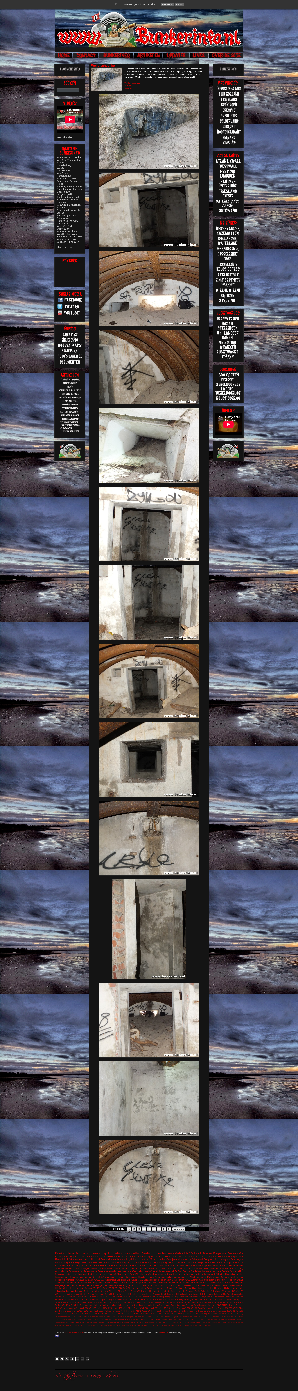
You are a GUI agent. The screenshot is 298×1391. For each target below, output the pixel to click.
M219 (133, 1297)
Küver (169, 1274)
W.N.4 (57, 1319)
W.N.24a (109, 1325)
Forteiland (92, 1274)
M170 (128, 1297)
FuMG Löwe (128, 1282)
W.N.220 (89, 1280)
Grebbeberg (196, 1271)
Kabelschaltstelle (92, 1317)
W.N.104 (204, 1322)
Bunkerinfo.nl (65, 1253)
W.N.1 (232, 1311)
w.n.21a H (135, 1288)
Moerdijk (217, 1319)
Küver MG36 (173, 1319)
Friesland (107, 1265)
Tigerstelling (112, 1268)
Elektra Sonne (124, 1291)
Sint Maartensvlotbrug (210, 1294)
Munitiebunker (158, 1259)
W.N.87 (159, 1325)
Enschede (119, 1277)
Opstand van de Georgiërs (182, 1291)
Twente (207, 1274)
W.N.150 (58, 1325)
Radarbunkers (142, 1268)
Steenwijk (212, 1305)
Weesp (73, 1285)
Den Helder (92, 1256)
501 (86, 1274)
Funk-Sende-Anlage (102, 1311)
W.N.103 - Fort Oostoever (64, 227)
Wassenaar (188, 1285)
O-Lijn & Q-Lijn (65, 194)
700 (223, 1314)
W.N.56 (62, 1319)
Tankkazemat (200, 1311)
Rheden (144, 1317)
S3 (192, 1282)
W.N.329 (134, 1274)
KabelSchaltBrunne (155, 1319)
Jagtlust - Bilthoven (68, 242)
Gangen (99, 1285)
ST (180, 1311)
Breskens (121, 1319)
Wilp (199, 1325)
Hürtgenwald (237, 1288)
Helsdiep (209, 1288)
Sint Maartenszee (112, 1322)
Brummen (94, 1297)
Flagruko (231, 1285)
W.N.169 (65, 1325)
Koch (160, 1291)
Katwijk (199, 1262)
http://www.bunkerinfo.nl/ (74, 1333)
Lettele (118, 1317)
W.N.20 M (102, 1325)
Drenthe (93, 1262)
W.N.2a (180, 1308)
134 (98, 1277)
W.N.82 (166, 1285)
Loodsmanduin (145, 1305)
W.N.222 (70, 1300)
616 (88, 1297)
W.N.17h (99, 1314)
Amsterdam (70, 1282)
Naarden (163, 1282)
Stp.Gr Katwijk (170, 1317)
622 (201, 1280)
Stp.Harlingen (160, 1322)
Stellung (88, 1288)
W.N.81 (126, 1288)
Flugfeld (79, 1305)
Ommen (240, 1319)
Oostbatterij (173, 1282)
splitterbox (100, 1319)
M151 (140, 1280)
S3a (191, 1253)
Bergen (86, 1268)
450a (107, 1319)
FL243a (79, 1311)
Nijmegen (70, 1280)
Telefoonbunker (91, 1271)
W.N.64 (143, 1325)
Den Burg (92, 1282)
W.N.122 (118, 1308)
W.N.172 (78, 1325)
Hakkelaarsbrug (62, 1277)
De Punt (221, 1280)
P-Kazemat (184, 1282)
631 (192, 1302)
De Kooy (240, 1314)
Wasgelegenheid (62, 1285)
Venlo (224, 1291)
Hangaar (239, 1277)
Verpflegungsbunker (221, 1311)
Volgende (179, 1229)
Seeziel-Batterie (158, 1271)
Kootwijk (102, 1317)
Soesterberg (191, 1274)
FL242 (146, 1300)
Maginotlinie (209, 1319)
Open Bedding (143, 1262)
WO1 (180, 1285)
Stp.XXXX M (170, 1322)
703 (102, 1280)
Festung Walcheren (139, 1291)
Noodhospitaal (162, 1311)
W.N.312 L (129, 1325)
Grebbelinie (181, 1253)
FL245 (85, 1311)
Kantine (153, 1300)
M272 (138, 1311)
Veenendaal (185, 1259)
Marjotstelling (121, 1285)
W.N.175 (84, 1314)
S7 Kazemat (120, 1274)
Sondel (162, 1317)
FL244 (73, 1305)
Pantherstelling (236, 1271)
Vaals (84, 1302)
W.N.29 (131, 1314)
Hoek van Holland (222, 1288)
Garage (138, 1282)
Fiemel (113, 1297)
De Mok (66, 1305)
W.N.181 (107, 1314)
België (219, 1302)
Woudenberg (119, 1262)
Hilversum (152, 1291)
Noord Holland (91, 1259)
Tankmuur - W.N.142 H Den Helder (69, 222)
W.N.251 (116, 1325)
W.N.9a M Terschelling (69, 160)
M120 (133, 1311)
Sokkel (202, 1300)
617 (128, 1300)
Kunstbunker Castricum (70, 236)
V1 (128, 1274)
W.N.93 (84, 1300)
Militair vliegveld (221, 1259)
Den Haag (121, 1280)
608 (81, 1294)
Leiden (201, 1319)
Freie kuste (218, 1268)
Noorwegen (232, 1319)
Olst (226, 1268)
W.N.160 (66, 1297)
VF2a (79, 1302)
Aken (143, 1288)
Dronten (239, 1274)
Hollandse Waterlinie (147, 1274)
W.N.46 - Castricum (67, 234)
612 (188, 1302)
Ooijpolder (67, 1288)
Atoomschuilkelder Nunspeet (67, 201)
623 (131, 1300)
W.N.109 (101, 1308)
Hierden (144, 1319)
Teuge (57, 1302)
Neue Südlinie (223, 1271)
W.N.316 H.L (136, 1302)
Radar (198, 1266)
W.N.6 (187, 1280)
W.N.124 (103, 1302)
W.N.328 (118, 1288)
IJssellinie (60, 1259)
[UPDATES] (176, 57)
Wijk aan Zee (83, 1285)
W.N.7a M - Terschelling (64, 174)
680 (220, 1314)
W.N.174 (227, 1317)
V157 (195, 1317)
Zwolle (197, 1268)
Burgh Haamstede (209, 1266)
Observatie (171, 1294)
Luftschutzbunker (145, 1294)
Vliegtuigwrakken (78, 1262)
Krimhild (108, 1317)
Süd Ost (92, 1277)
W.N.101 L (97, 1288)
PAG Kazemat (75, 1259)
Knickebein (125, 1311)
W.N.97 (73, 1297)
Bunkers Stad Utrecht (68, 197)
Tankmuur (101, 1268)
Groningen (105, 1262)
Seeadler (156, 1317)
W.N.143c (219, 1317)
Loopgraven (80, 1265)
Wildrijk (186, 1325)
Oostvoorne (88, 1291)
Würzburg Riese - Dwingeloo (66, 216)
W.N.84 (58, 1294)
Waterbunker (137, 1271)
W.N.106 (217, 1322)
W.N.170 (69, 1314)
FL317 (83, 1317)
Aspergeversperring (215, 1262)
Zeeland (222, 1256)
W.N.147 (58, 1297)
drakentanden (200, 1285)
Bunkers (207, 1253)
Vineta (197, 1322)
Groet (118, 1297)
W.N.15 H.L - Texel (67, 178)
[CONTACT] (86, 57)
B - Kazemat (199, 1256)
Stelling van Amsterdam (226, 1300)
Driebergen (66, 1317)
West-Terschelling (198, 1277)
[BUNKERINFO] (116, 57)
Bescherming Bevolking (65, 1311)
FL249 (73, 1317)
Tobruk (103, 1256)
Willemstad (193, 1325)
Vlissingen (237, 1259)
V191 (199, 1317)
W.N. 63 (77, 1308)
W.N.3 (241, 1317)
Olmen (151, 1277)
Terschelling (127, 1256)
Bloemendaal (131, 1277)
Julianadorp (60, 1291)
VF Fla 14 (59, 1308)
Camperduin (215, 1285)
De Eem (178, 1271)
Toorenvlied (213, 1282)
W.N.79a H (152, 1314)
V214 (182, 1322)
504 (213, 1314)
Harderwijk (102, 1274)
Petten (157, 1277)
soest (210, 1325)
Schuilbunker (178, 1280)
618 (216, 1314)
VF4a (208, 1317)
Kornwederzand (209, 1271)
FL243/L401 (104, 1297)
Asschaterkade (124, 1271)
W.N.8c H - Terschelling (64, 169)
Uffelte (209, 1311)
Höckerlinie (60, 1280)
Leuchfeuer (134, 1305)
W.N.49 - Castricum (67, 231)
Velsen (90, 1302)
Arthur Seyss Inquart (156, 1288)
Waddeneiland (94, 1300)
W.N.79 (80, 1319)
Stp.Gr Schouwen (157, 1268)
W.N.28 (77, 1300)
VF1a (74, 1302)
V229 (204, 1317)
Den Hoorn (138, 1300)
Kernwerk (161, 1274)
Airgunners (113, 1319)
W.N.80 (153, 1325)
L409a (181, 1319)
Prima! (179, 4)
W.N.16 (63, 1300)
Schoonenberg (188, 1311)
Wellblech (191, 1314)
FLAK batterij (180, 1268)
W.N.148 (111, 1302)
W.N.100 (84, 1308)
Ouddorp (174, 1297)
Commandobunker (187, 1266)
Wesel (200, 1308)
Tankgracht (230, 1305)
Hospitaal (142, 1277)
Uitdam (189, 1317)
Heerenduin (231, 1280)
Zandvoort (233, 1253)
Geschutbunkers (138, 1265)
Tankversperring (236, 1268)
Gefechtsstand (228, 1277)
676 (196, 1302)
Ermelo (122, 1294)
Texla (237, 1297)
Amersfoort (164, 1265)
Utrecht (198, 1253)
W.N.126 (224, 1322)
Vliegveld (212, 1256)
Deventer (58, 1317)
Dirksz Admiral (105, 1282)
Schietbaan (78, 1288)
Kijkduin (58, 1288)
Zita (219, 1308)
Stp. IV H (132, 1285)
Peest (173, 1305)
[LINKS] (199, 57)
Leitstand (70, 1291)
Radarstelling (120, 1265)
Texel (131, 1262)
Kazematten (132, 1253)
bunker (174, 1265)
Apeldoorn (99, 1294)
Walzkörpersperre (235, 1282)
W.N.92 (97, 1280)
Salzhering (102, 1322)
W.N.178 (92, 1314)
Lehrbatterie (123, 1305)
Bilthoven (104, 1291)
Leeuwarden (109, 1285)
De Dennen (82, 1282)
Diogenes (113, 1291)
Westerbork (92, 1319)
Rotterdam (85, 1322)
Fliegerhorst (219, 1253)
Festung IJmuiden (75, 1256)
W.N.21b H (116, 1314)
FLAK (224, 1285)
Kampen (74, 1277)
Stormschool (219, 1297)
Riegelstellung (185, 1300)
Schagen (189, 1305)
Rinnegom (180, 1305)
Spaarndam (211, 1300)
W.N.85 (174, 1285)
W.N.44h (144, 1314)
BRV (241, 1308)
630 (208, 1285)
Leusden (152, 1265)
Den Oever (132, 1280)
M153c (123, 1317)
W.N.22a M (234, 1317)
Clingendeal (110, 1280)
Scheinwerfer (61, 1274)
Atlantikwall (61, 1265)
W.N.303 (186, 1308)
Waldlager (182, 1314)
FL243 (128, 1294)
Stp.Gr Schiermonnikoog (145, 1322)
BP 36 (201, 1302)
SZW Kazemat (185, 1262)
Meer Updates (64, 247)
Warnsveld (81, 1297)
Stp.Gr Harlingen (214, 1291)
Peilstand (183, 1297)
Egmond (186, 1271)
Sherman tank (200, 1282)
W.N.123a (79, 1280)
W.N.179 (91, 1325)
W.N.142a (61, 1314)
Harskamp (116, 1311)
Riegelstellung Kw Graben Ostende (68, 1322)
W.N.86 (194, 1308)
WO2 (85, 1319)
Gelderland (113, 1256)
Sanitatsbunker (193, 1297)
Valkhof (192, 1322)
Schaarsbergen (150, 1280)
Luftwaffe (166, 1291)
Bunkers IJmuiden (182, 1256)
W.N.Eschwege (178, 1325)
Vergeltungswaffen (235, 1294)
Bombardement (230, 1314)
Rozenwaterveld (76, 1271)
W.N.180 (169, 1268)
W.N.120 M (108, 1288)
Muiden (79, 1268)
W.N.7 (148, 1325)
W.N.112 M (110, 1308)
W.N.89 (161, 1314)
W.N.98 (223, 1282)
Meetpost (130, 1317)
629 (230, 1308)
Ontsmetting (174, 1311)
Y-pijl (103, 1300)
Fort (70, 1265)
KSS (144, 1282)
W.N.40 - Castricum (67, 239)
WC (175, 1277)
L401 (115, 1305)
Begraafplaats (210, 1302)
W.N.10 (96, 1302)
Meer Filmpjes (64, 137)
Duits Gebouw (213, 1277)
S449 (150, 1317)
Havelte (147, 1271)
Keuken (239, 1285)
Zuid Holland (94, 1265)
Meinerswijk (153, 1282)
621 (102, 1277)
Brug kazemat (209, 1280)
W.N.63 (68, 1319)
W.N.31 (137, 1314)
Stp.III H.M (142, 1285)
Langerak (83, 1277)
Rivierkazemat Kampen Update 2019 (69, 190)
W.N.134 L (231, 1322)
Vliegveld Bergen (202, 1259)
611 (124, 1300)
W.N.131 (154, 1308)
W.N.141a (239, 1322)
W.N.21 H (119, 1302)
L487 (196, 1319)
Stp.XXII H (221, 1305)
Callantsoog (238, 1302)
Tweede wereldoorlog (107, 1271)
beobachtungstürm (204, 1314)
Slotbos (189, 1268)
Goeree (93, 1268)
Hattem (201, 1288)
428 (223, 1308)
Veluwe (221, 1266)
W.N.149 (231, 1291)
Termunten (229, 1297)
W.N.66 (74, 1319)
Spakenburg (124, 1322)
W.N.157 (162, 1308)
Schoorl (70, 1274)
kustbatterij (117, 1300)
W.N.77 (145, 1302)
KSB (123, 1297)
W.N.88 (164, 1325)
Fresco (188, 1288)
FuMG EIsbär (135, 1319)
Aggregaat (109, 1277)
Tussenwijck (66, 1302)
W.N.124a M (128, 1308)
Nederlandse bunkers (158, 1253)
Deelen (132, 1268)
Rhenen (111, 1274)
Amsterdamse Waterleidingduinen (119, 1259)
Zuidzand (66, 1294)
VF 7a (186, 1322)
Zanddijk (109, 1300)
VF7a (97, 1291)
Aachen (91, 1294)
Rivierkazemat (178, 1274)
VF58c (213, 1317)
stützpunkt (75, 1294)
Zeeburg (204, 1325)
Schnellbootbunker (184, 1294)
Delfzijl (115, 1294)
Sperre (200, 1274)
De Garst (180, 1288)
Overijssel (171, 1259)
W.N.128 (137, 1308)
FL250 (78, 1317)
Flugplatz (117, 1282)
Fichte (134, 1294)
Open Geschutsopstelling (159, 1297)
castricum (79, 1274)
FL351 (127, 1319)
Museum (145, 1311)
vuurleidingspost (179, 1302)
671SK (235, 1308)
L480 (192, 1319)
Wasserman (160, 1302)
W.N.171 (71, 1325)
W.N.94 (168, 1314)
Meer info (167, 4)
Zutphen (194, 1280)
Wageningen (183, 1277)
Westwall (170, 1271)
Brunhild (108, 1294)
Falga (91, 1311)
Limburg (78, 1291)
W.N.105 (211, 1322)
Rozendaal (93, 1322)
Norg (154, 1305)
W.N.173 (77, 1314)
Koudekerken (107, 1305)
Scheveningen (164, 1280)
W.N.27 (127, 1302)
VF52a (223, 1294)
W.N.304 (122, 1325)
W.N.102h (93, 1308)
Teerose (239, 1305)
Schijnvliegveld (207, 1297)
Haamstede (89, 1305)
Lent (113, 1317)
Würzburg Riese (210, 1308)
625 (85, 1294)
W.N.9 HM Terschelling (69, 157)
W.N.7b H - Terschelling (64, 164)
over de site (163, 1333)
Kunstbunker (173, 1300)
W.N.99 (174, 1314)
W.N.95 (151, 1302)
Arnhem (239, 1266)
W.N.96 (170, 1325)
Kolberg (97, 1305)
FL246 (93, 1285)
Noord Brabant (142, 1297)
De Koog (59, 1305)
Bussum (171, 1288)
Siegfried (197, 1294)
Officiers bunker (164, 1305)
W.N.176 (239, 1291)
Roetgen (195, 1300)
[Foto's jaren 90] (70, 357)
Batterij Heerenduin (226, 1274)
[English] (57, 1336)
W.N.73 (214, 1274)
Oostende (137, 1317)
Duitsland (208, 1268)
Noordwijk (224, 1319)
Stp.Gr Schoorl (181, 1317)
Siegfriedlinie (167, 1277)
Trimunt (151, 1285)
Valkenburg (69, 1308)
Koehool (165, 1319)
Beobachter (227, 1302)
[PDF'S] (70, 363)
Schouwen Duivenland (65, 1268)
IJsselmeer (230, 1266)
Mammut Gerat (159, 1294)
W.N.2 (96, 1325)
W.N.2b (58, 1271)
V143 (177, 1322)
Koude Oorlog (142, 1256)
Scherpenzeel (235, 1256)
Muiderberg (61, 1262)
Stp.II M (240, 1300)
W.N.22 (124, 1314)
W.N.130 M (146, 1308)
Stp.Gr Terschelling (160, 1256)
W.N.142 (159, 1285)
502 (201, 1268)
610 (226, 1308)
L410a (187, 1319)
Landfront (144, 1259)
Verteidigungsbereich (164, 1262)
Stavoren (132, 1322)
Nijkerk (152, 1311)
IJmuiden (115, 1253)
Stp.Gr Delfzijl (201, 1291)
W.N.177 (84, 1325)
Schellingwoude (201, 1305)
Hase (194, 1288)
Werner (169, 1302)
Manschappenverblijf (91, 1253)
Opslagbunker (235, 1262)
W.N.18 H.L (171, 1308)
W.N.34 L (137, 1325)
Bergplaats (123, 1268)
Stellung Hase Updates (69, 186)
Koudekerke (162, 1300)
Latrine (65, 1271)
